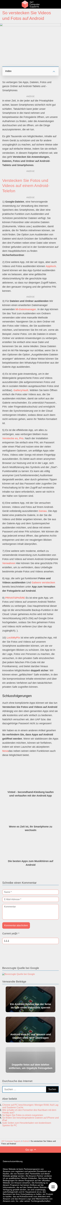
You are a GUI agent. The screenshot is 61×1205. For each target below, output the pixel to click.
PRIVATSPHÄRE (15, 597)
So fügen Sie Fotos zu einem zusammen (22, 1115)
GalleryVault (20, 390)
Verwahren (8, 563)
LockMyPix (13, 637)
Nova (5, 751)
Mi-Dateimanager (25, 309)
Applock (51, 266)
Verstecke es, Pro (12, 438)
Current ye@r (10, 933)
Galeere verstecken (43, 582)
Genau (43, 511)
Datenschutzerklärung (13, 1161)
